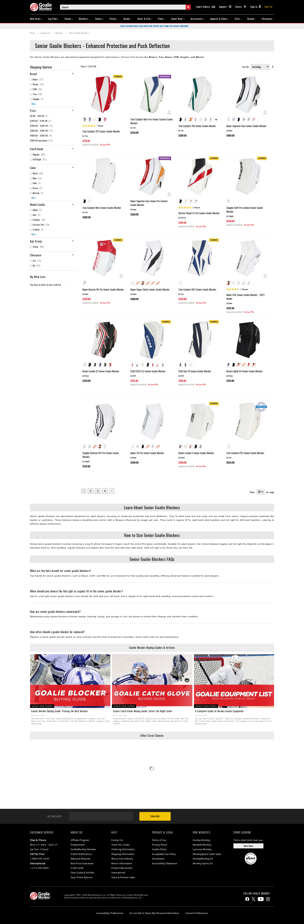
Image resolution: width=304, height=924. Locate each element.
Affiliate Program (80, 840)
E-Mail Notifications (81, 854)
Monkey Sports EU (203, 863)
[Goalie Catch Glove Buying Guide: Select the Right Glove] (152, 681)
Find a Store (248, 845)
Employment (78, 844)
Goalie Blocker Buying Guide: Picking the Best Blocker (59, 711)
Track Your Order (120, 844)
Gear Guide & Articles (82, 872)
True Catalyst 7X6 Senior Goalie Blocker (197, 126)
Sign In (253, 7)
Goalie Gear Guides (42, 706)
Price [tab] (33, 111)
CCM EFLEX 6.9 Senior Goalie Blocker (147, 371)
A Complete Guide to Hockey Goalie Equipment (219, 711)
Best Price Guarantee (82, 863)
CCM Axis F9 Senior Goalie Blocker (194, 371)
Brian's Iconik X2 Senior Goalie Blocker (100, 371)
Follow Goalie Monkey (256, 893)
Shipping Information (122, 854)
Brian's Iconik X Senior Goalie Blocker (196, 453)
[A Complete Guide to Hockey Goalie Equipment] (234, 681)
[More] (216, 119)
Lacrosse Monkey (202, 849)
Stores (239, 7)
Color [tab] (33, 168)
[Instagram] (268, 899)
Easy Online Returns (81, 877)
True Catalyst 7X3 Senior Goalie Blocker (101, 131)
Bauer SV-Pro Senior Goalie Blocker (147, 453)
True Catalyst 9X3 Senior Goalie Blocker (197, 289)
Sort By (245, 66)
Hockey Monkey (201, 840)
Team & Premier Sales (123, 877)
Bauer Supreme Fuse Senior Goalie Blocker (246, 126)
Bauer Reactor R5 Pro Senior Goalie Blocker (103, 289)
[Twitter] (253, 899)
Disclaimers (158, 858)
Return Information (121, 863)
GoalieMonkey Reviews (83, 849)
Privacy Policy (159, 844)
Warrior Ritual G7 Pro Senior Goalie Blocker (199, 213)
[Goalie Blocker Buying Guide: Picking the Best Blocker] (70, 681)
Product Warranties (121, 867)
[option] (84, 119)
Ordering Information (123, 849)
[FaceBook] (247, 899)
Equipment (46, 33)
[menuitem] (36, 19)
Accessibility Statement (164, 863)
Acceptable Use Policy (164, 854)
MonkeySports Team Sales (207, 854)
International (118, 872)
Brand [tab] (33, 74)
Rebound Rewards (80, 858)
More (34, 103)
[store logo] (43, 7)
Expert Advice (203, 7)
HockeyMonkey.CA (203, 858)
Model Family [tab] (37, 204)
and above (41, 140)
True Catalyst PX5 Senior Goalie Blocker (245, 453)
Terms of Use (159, 840)
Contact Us (117, 840)
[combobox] (125, 7)
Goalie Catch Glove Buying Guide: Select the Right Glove (142, 711)
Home (33, 33)
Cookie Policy (159, 849)
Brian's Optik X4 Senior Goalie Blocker (244, 371)
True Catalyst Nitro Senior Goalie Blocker (101, 208)
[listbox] (103, 120)
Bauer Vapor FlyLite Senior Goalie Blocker (150, 289)
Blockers (59, 33)
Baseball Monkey (202, 844)
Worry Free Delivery (122, 858)
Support (223, 7)
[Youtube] (261, 899)
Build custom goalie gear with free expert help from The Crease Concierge (154, 26)
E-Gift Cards (77, 867)
